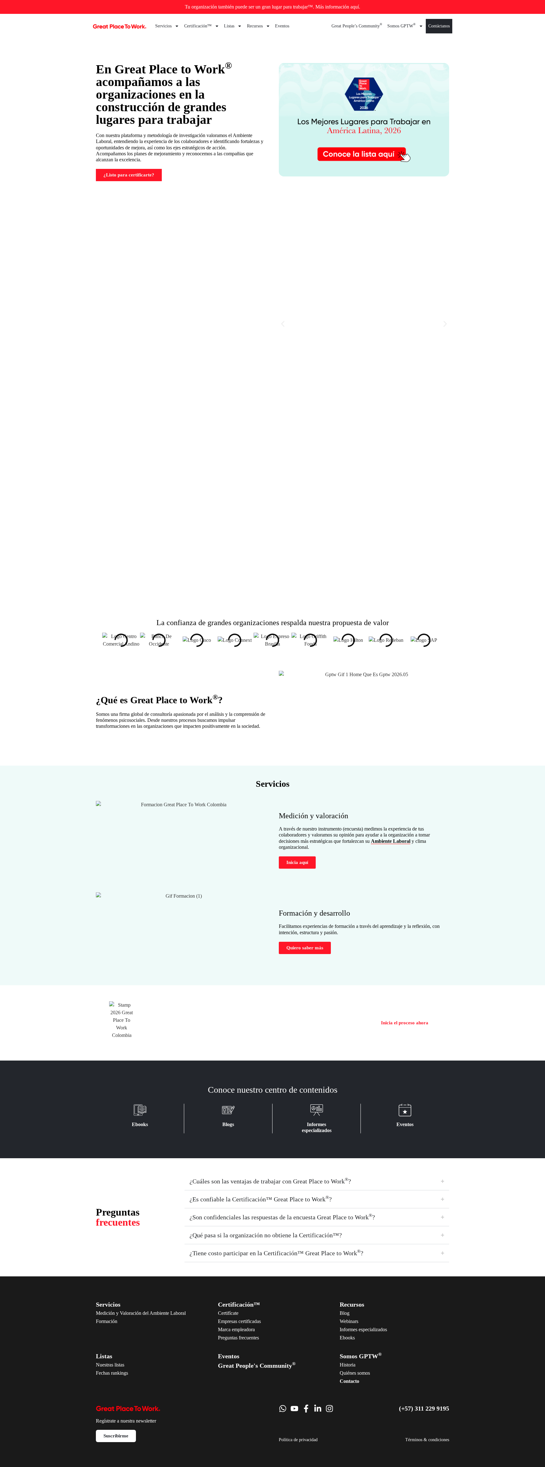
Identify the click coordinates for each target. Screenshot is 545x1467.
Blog (344, 1313)
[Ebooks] (140, 1110)
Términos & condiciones (427, 1439)
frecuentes (118, 1217)
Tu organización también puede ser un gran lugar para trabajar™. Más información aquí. (272, 6)
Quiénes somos (355, 1373)
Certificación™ (198, 26)
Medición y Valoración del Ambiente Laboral (141, 1313)
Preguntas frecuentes (238, 1337)
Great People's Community (257, 1365)
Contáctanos (439, 26)
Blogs (228, 1124)
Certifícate (228, 1313)
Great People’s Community (356, 25)
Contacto (349, 1381)
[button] (283, 324)
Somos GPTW (401, 25)
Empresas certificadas (239, 1321)
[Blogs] (228, 1110)
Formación (106, 1321)
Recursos (255, 26)
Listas (229, 26)
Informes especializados (363, 1329)
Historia (347, 1364)
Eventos (282, 26)
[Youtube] (294, 1408)
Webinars (349, 1321)
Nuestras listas (110, 1364)
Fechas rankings (112, 1373)
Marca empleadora (236, 1329)
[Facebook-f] (306, 1408)
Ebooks (140, 1124)
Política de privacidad (298, 1439)
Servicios (163, 26)
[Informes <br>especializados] (316, 1110)
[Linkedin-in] (318, 1408)
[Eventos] (405, 1110)
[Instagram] (329, 1408)
